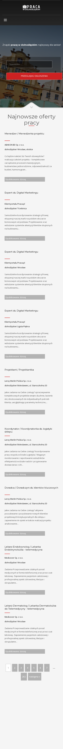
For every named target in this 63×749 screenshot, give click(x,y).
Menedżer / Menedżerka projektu (24, 133)
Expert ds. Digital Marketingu (21, 192)
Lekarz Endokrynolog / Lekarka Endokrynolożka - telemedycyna (23, 548)
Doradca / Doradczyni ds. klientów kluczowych (31, 487)
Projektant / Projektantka (19, 369)
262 (24, 676)
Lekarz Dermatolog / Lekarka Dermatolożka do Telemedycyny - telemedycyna (30, 607)
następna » (34, 676)
